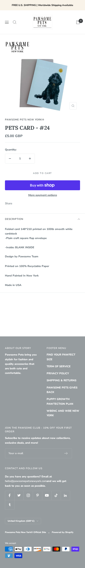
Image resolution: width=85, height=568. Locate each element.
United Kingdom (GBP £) (21, 521)
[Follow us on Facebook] (9, 495)
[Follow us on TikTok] (56, 495)
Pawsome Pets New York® (24, 119)
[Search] (15, 22)
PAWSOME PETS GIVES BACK (62, 390)
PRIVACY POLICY (58, 373)
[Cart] (78, 22)
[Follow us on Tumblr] (9, 504)
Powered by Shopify (62, 532)
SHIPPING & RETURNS (61, 380)
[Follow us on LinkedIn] (65, 495)
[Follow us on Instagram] (28, 495)
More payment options (42, 195)
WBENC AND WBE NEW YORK (63, 413)
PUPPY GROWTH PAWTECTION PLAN (60, 401)
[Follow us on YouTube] (46, 495)
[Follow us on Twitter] (19, 495)
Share (8, 203)
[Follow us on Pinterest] (37, 495)
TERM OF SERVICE (59, 366)
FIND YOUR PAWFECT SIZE (61, 357)
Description (14, 219)
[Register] (66, 453)
